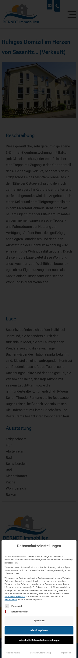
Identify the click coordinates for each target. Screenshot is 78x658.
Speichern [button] (39, 620)
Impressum (66, 652)
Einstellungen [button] (11, 599)
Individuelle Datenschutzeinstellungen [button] (39, 640)
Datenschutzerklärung (15, 596)
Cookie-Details (13, 652)
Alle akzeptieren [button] (39, 630)
